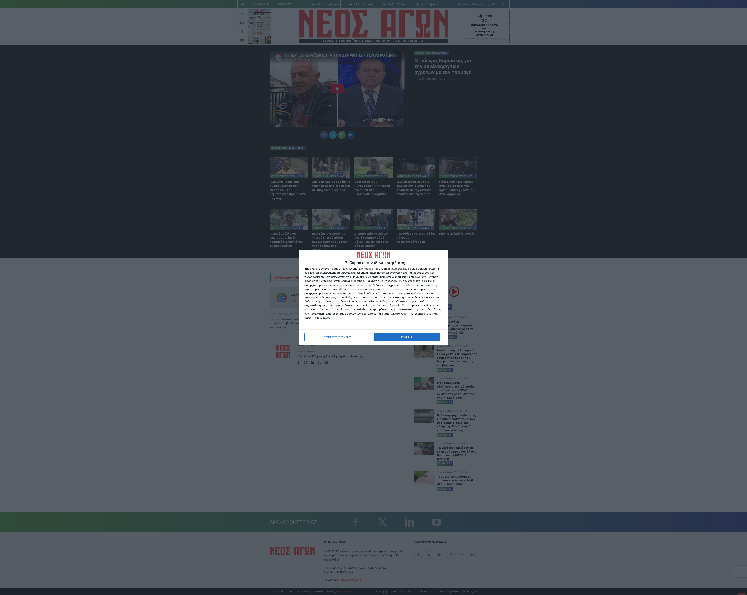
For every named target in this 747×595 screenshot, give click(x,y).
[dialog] (373, 297)
